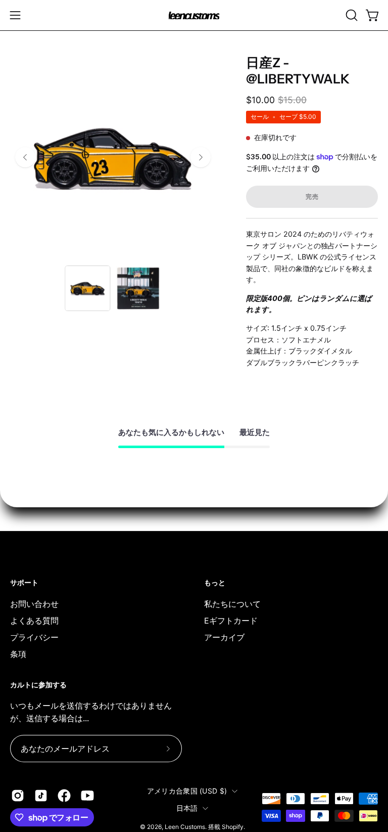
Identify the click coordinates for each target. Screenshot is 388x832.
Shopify (233, 826)
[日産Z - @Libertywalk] (87, 288)
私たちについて (232, 603)
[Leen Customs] (194, 15)
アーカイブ (224, 637)
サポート (24, 583)
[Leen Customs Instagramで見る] (17, 795)
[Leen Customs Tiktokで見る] (40, 795)
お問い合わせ (34, 603)
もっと (214, 583)
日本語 (187, 808)
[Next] (200, 157)
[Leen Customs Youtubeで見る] (87, 795)
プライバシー (34, 637)
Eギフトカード (231, 620)
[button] (351, 15)
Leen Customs (185, 826)
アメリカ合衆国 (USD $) (187, 790)
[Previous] (25, 157)
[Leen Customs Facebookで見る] (64, 795)
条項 (18, 653)
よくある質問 (34, 620)
